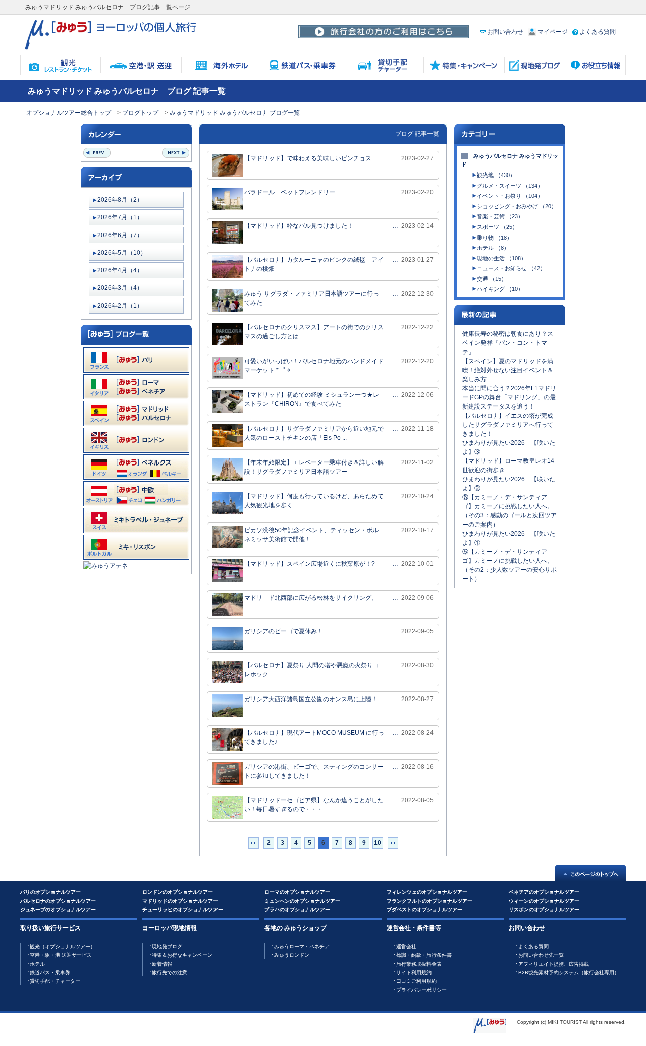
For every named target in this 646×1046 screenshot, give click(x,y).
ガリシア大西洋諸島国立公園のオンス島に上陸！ (311, 699)
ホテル (37, 964)
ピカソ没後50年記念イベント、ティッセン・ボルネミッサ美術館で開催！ (311, 535)
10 (377, 842)
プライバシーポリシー (421, 990)
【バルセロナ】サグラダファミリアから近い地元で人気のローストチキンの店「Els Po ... (314, 433)
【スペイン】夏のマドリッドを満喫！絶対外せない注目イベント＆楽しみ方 (507, 370)
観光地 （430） (496, 175)
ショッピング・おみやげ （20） (517, 206)
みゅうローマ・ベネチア (302, 946)
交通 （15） (492, 279)
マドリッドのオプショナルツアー (180, 901)
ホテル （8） (493, 248)
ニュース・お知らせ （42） (511, 268)
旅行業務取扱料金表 (419, 964)
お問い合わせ (505, 31)
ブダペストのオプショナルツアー (424, 909)
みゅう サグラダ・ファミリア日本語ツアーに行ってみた (311, 298)
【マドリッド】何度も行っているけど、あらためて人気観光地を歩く (314, 501)
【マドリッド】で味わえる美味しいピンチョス (307, 158)
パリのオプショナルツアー (50, 892)
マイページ (552, 31)
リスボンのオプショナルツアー (544, 909)
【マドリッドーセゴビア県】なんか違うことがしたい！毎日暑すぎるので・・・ (314, 805)
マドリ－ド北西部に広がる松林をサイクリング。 (311, 597)
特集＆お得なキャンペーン (182, 955)
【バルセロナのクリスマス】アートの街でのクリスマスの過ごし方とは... (314, 332)
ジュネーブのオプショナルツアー (58, 909)
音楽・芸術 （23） (500, 216)
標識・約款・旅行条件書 (424, 955)
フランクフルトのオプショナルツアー (429, 901)
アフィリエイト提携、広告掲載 (553, 964)
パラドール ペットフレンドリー (289, 192)
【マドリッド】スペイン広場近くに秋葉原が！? (309, 563)
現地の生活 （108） (501, 258)
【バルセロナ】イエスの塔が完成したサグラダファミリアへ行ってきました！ (507, 424)
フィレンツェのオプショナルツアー (427, 892)
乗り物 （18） (494, 238)
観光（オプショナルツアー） (62, 946)
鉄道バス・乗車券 (50, 972)
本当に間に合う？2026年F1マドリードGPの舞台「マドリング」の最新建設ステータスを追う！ (509, 397)
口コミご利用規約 (416, 981)
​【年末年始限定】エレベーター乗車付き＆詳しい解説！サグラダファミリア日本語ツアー (314, 467)
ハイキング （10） (500, 289)
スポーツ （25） (497, 227)
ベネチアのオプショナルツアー (544, 892)
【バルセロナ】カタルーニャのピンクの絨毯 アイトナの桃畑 (314, 264)
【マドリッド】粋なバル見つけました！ (298, 225)
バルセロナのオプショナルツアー (58, 901)
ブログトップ (140, 113)
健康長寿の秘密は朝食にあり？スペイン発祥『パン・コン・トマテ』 (507, 343)
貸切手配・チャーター (55, 981)
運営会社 (406, 946)
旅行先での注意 (169, 972)
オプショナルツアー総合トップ (68, 113)
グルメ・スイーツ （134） (510, 186)
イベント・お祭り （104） (510, 196)
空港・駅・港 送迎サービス (61, 955)
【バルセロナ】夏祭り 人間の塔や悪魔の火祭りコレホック (311, 670)
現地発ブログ (167, 946)
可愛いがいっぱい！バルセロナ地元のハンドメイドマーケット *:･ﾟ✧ (314, 366)
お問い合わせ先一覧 (541, 955)
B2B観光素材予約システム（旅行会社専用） (568, 972)
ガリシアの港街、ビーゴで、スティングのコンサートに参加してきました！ (314, 771)
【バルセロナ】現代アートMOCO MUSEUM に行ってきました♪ (314, 737)
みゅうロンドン (291, 955)
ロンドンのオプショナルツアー (177, 892)
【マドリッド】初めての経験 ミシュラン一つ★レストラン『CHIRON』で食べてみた (311, 399)
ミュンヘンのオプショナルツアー (302, 901)
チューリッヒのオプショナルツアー (182, 909)
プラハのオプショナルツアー (297, 909)
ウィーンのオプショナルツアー (544, 901)
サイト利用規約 (414, 972)
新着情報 (162, 964)
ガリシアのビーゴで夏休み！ (283, 631)
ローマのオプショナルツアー (297, 892)
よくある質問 (597, 31)
